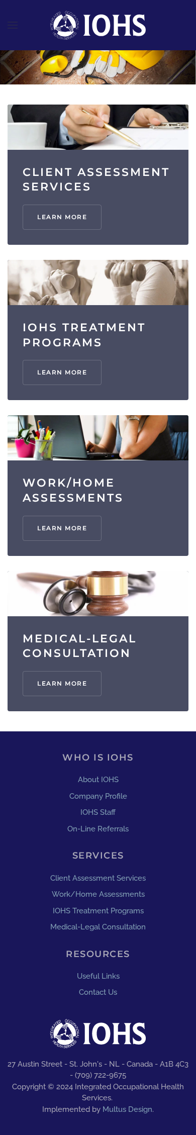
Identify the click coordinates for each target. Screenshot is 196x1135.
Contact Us (98, 992)
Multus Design (127, 1109)
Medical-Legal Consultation (98, 926)
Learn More (62, 217)
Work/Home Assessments (98, 894)
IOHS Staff (98, 812)
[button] (13, 25)
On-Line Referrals (98, 828)
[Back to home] (98, 25)
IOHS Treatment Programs (98, 910)
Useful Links (98, 976)
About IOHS (98, 779)
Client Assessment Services (98, 878)
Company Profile (98, 796)
